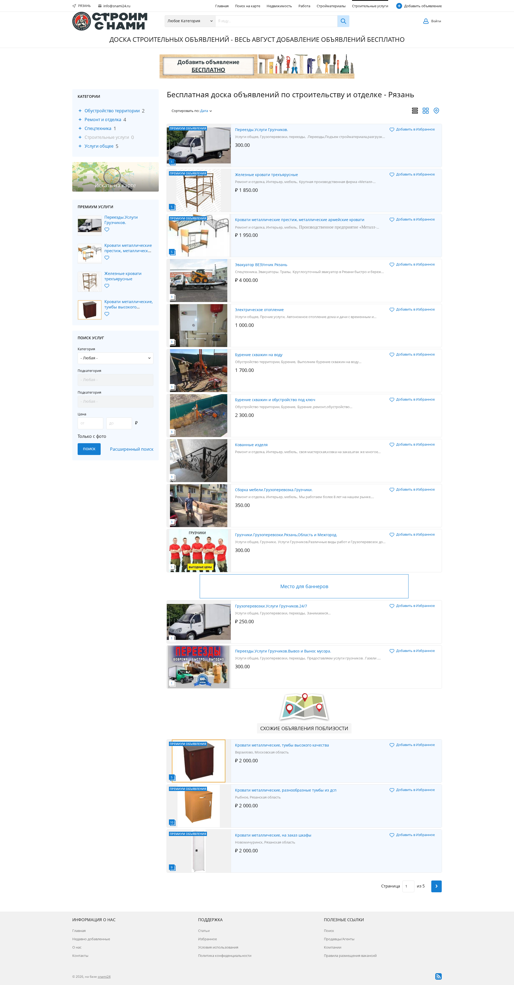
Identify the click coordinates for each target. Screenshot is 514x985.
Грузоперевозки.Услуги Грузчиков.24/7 (271, 606)
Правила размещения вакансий (350, 955)
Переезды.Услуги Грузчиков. (121, 219)
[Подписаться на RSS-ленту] (438, 976)
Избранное (207, 939)
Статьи (204, 930)
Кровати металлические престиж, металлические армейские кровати (128, 250)
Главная (222, 5)
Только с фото (92, 436)
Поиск (329, 930)
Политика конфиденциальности (224, 955)
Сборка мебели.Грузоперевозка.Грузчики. (274, 489)
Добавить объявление (423, 5)
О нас (76, 947)
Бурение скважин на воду (258, 354)
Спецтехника (98, 128)
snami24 (104, 976)
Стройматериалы (331, 5)
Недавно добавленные (91, 939)
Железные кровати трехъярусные (123, 276)
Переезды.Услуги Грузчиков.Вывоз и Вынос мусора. (283, 651)
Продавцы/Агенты (339, 939)
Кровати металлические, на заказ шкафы (273, 835)
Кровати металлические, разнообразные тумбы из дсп (286, 790)
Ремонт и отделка (103, 119)
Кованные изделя (251, 444)
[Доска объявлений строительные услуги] (109, 21)
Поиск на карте (247, 5)
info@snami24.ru (116, 5)
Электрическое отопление (259, 309)
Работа (304, 5)
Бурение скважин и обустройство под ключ (275, 399)
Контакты (80, 955)
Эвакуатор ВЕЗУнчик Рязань (261, 264)
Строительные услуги (370, 5)
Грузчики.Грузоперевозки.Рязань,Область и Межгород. (286, 534)
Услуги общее (99, 146)
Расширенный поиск (131, 449)
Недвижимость (279, 5)
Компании (332, 947)
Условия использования (218, 947)
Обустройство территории (112, 111)
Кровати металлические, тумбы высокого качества (128, 307)
